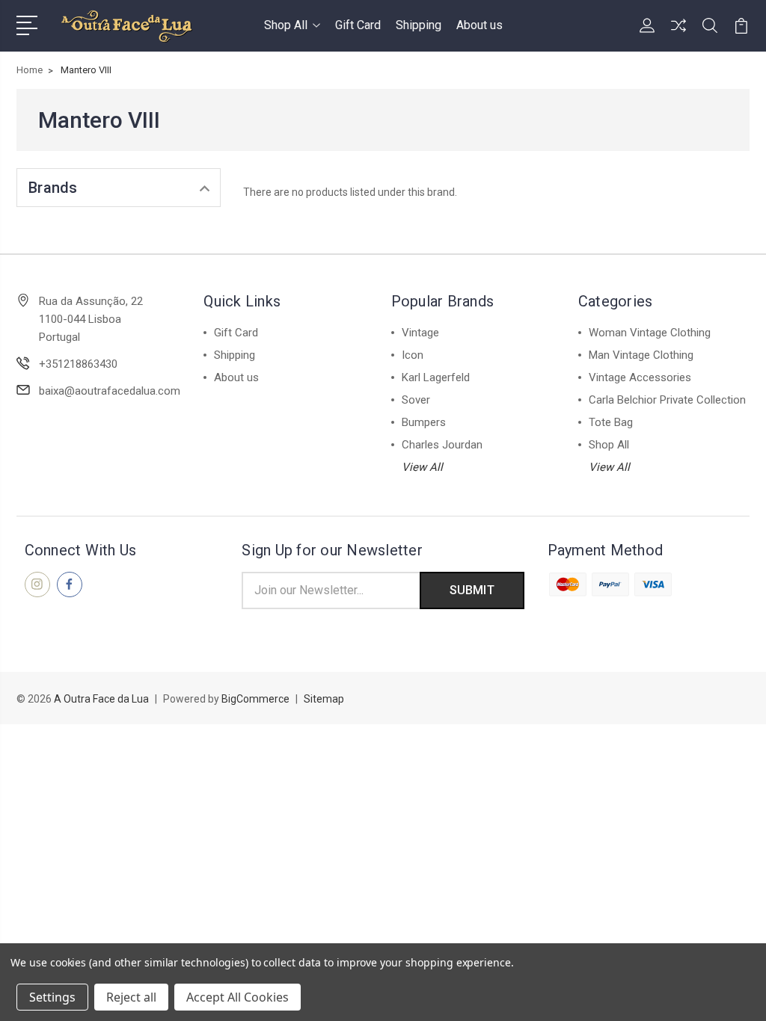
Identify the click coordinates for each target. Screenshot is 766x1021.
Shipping (418, 25)
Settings (52, 997)
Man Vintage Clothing (641, 355)
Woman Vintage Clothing (650, 332)
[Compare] (678, 34)
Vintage (420, 332)
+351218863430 (78, 364)
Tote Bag (611, 422)
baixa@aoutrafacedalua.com (109, 391)
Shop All (285, 25)
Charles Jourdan (442, 444)
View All (422, 467)
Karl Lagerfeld (436, 377)
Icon (412, 355)
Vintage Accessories (640, 377)
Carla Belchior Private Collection (667, 400)
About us (479, 25)
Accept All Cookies (237, 997)
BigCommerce (255, 699)
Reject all (131, 997)
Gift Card (358, 25)
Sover (416, 400)
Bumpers (424, 422)
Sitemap (324, 699)
